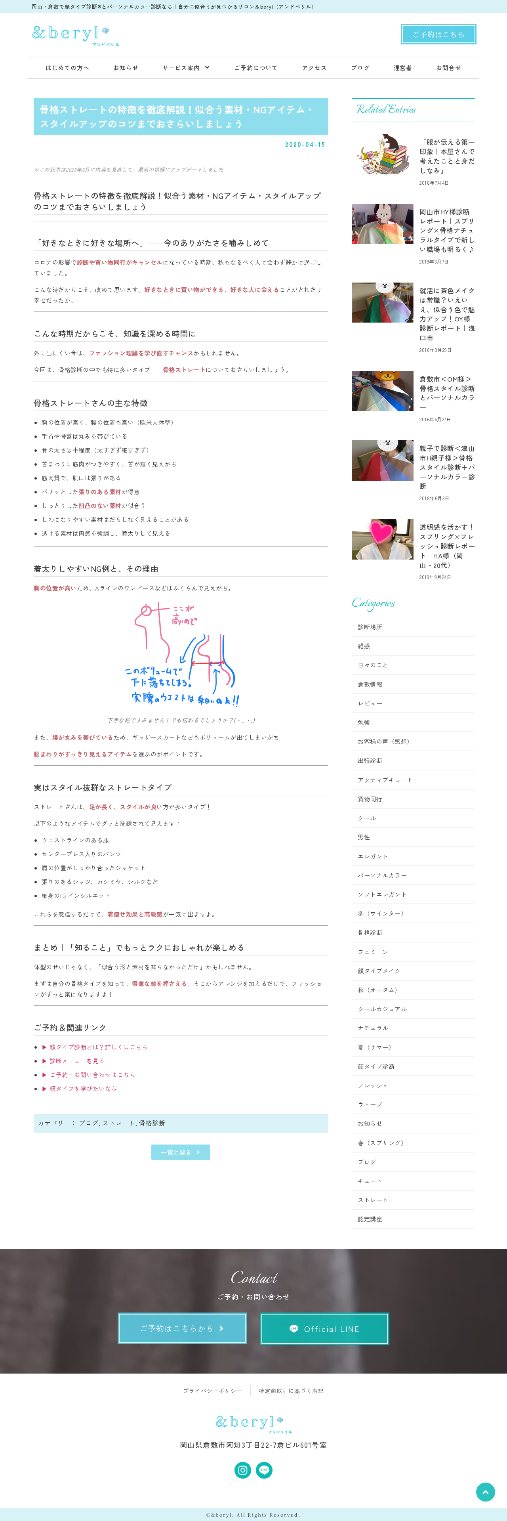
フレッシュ (373, 1085)
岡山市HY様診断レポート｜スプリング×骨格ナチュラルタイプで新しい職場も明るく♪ (447, 230)
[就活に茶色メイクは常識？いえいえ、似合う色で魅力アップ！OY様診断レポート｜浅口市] (383, 303)
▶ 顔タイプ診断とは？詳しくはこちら (95, 1047)
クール (367, 818)
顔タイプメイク (379, 971)
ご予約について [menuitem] (256, 67)
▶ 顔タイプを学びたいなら (79, 1088)
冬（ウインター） (382, 913)
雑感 (364, 646)
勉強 (364, 722)
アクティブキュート (385, 780)
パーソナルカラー (382, 875)
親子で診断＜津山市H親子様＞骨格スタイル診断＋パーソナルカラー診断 (447, 467)
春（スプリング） (382, 1143)
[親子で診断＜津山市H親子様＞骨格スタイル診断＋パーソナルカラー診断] (383, 460)
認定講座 (370, 1219)
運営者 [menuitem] (403, 67)
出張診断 (370, 760)
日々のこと (373, 665)
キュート (370, 1181)
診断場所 (370, 627)
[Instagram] (242, 1470)
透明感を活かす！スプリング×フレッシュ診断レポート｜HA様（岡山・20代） (447, 545)
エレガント (373, 856)
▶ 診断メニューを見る (73, 1061)
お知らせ (370, 1123)
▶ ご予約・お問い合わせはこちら (88, 1074)
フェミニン (373, 952)
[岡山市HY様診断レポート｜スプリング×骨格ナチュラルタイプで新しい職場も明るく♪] (383, 224)
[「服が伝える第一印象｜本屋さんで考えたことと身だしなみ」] (383, 154)
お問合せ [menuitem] (448, 67)
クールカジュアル (382, 1009)
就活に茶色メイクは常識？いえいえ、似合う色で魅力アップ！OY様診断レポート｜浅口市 (447, 313)
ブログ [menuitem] (360, 67)
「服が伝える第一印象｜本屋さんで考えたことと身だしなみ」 (447, 156)
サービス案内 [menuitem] (181, 67)
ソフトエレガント (382, 894)
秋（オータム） (379, 990)
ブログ (89, 1122)
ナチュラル (373, 1028)
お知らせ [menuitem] (126, 67)
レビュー (370, 703)
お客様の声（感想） (385, 741)
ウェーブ (370, 1104)
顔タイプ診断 (376, 1066)
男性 (364, 837)
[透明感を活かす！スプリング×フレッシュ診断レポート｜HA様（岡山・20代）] (383, 539)
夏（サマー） (376, 1047)
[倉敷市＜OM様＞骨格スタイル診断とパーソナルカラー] (383, 391)
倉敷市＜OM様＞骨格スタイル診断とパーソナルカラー (447, 393)
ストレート (118, 1122)
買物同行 (370, 799)
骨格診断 (152, 1122)
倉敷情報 (370, 684)
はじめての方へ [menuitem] (68, 67)
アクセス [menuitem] (314, 67)
